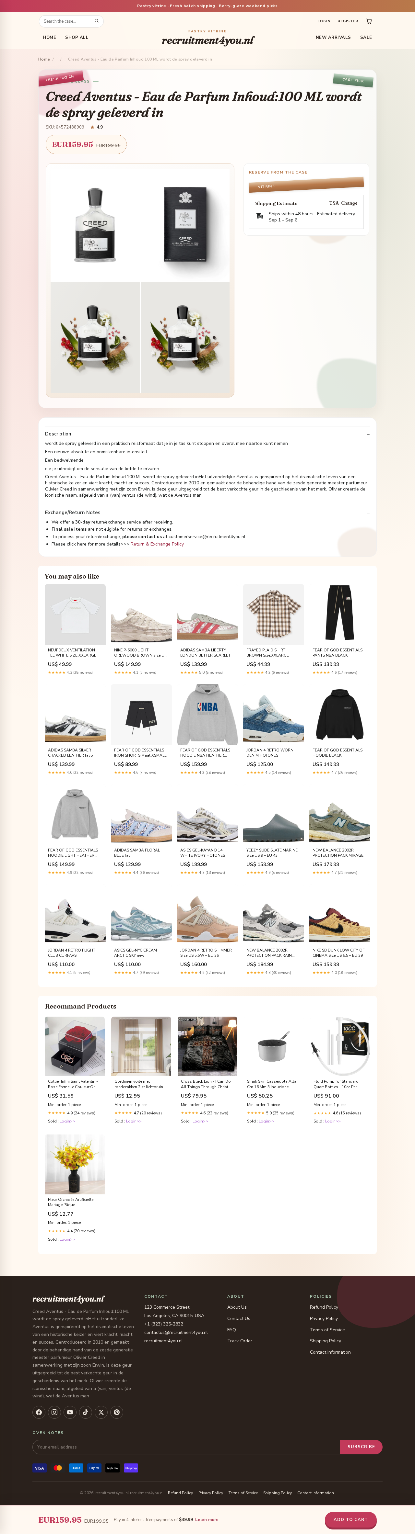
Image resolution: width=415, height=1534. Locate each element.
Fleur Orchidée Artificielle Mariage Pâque (70, 1202)
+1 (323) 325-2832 (163, 1324)
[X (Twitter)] (101, 1412)
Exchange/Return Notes (73, 513)
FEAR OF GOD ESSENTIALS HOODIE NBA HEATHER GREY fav (205, 753)
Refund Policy (324, 1307)
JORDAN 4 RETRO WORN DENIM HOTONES (269, 753)
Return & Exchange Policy (157, 544)
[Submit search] (96, 21)
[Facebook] (38, 1412)
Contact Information (330, 1352)
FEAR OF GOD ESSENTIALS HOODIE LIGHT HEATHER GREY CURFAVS (73, 853)
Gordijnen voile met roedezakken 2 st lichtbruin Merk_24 (138, 1084)
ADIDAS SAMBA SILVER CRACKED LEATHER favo (70, 753)
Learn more (207, 1520)
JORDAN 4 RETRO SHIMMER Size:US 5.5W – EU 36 (206, 953)
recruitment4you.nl (207, 38)
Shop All (77, 37)
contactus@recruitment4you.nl (176, 1332)
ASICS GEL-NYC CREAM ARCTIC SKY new (135, 953)
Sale (366, 37)
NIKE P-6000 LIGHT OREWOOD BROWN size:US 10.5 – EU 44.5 (140, 653)
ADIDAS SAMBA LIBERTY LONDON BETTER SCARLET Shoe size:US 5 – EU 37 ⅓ (205, 653)
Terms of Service (327, 1330)
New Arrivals (333, 37)
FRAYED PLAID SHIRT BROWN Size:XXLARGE (267, 653)
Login (323, 21)
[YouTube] (70, 1412)
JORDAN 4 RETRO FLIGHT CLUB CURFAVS (71, 953)
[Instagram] (54, 1412)
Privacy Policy (324, 1318)
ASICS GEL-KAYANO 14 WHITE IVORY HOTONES (202, 853)
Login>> (67, 1121)
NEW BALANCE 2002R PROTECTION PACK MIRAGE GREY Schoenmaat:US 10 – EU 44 (340, 853)
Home (49, 37)
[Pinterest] (116, 1412)
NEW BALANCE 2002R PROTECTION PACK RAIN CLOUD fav (269, 953)
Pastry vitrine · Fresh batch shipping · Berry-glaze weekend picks (207, 5)
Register (348, 21)
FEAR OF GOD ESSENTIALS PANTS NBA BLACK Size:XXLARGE (337, 653)
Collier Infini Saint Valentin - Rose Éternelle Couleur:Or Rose (73, 1084)
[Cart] (369, 21)
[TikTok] (85, 1412)
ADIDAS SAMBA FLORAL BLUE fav (137, 853)
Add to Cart (351, 1520)
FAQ (231, 1330)
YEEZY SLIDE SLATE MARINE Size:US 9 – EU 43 (272, 853)
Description (58, 434)
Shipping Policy (325, 1341)
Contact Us (238, 1318)
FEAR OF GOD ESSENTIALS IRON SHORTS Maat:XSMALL (140, 753)
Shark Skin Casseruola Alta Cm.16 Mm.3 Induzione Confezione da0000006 (271, 1084)
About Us (237, 1307)
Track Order (239, 1341)
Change (349, 203)
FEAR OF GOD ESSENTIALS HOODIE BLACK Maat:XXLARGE (337, 753)
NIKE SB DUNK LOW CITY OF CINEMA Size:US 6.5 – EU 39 (339, 953)
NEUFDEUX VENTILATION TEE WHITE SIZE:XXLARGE (72, 653)
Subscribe (361, 1447)
